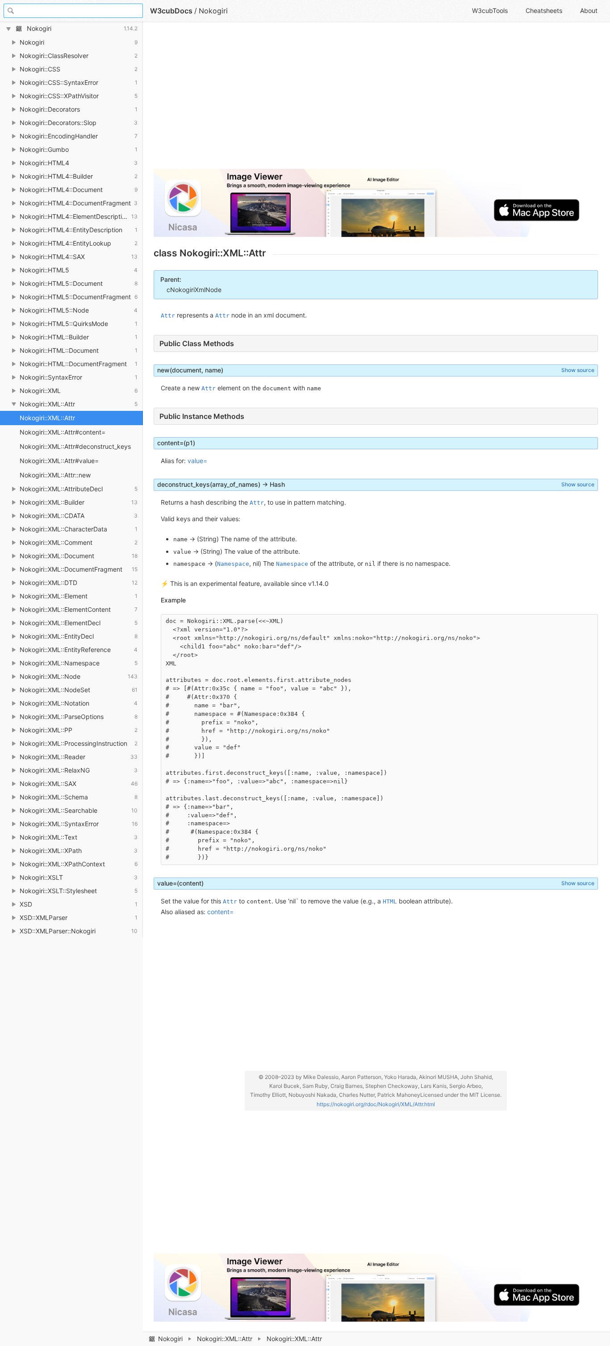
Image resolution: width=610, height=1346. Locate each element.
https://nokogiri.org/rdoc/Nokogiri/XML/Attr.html (376, 1104)
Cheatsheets (544, 10)
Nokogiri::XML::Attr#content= (62, 432)
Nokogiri (170, 1338)
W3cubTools (490, 10)
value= (197, 460)
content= (220, 911)
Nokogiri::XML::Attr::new (55, 475)
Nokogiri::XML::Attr (224, 1338)
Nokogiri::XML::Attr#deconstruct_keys (75, 446)
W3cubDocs (171, 10)
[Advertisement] (376, 99)
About (588, 10)
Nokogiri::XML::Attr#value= (59, 460)
